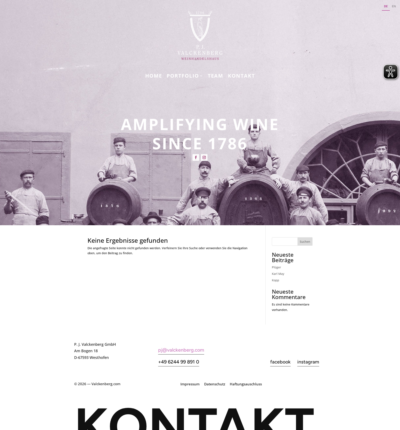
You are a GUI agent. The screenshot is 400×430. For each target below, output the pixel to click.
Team (215, 76)
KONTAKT (241, 76)
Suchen (305, 242)
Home (153, 76)
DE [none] (386, 6)
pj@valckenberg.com (181, 350)
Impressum (190, 384)
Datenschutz (214, 384)
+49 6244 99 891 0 (178, 362)
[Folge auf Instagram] (204, 157)
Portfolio (183, 76)
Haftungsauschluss (246, 384)
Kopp (275, 280)
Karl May (278, 274)
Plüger (276, 267)
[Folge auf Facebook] (195, 157)
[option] (394, 6)
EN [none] (394, 6)
